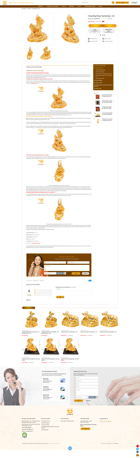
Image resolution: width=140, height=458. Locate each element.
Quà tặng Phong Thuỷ (36, 8)
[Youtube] (101, 421)
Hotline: (123, 2)
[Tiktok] (102, 35)
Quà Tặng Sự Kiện (97, 88)
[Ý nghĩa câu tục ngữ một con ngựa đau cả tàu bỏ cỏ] (97, 120)
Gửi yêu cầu (76, 273)
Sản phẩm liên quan (29, 307)
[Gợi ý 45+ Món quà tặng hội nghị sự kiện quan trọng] (97, 96)
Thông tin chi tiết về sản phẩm (33, 67)
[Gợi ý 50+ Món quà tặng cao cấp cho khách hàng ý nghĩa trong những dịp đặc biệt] (97, 114)
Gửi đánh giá (60, 297)
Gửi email (36, 280)
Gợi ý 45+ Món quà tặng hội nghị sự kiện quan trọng (107, 95)
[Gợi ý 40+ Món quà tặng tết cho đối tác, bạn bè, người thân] (97, 102)
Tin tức (79, 6)
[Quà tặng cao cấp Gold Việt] (5, 2)
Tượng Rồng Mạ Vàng (99, 78)
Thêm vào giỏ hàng (108, 31)
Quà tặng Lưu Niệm (98, 82)
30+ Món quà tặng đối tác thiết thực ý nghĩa (106, 107)
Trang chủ (40, 6)
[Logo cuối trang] (70, 411)
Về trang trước (29, 280)
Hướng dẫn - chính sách (53, 6)
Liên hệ (100, 6)
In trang (42, 280)
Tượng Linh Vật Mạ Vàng (100, 69)
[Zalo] (104, 35)
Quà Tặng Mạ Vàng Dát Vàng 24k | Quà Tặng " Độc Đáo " (103, 85)
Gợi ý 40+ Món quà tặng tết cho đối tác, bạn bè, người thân (107, 101)
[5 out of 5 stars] (75, 287)
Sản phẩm (71, 6)
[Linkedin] (107, 421)
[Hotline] (137, 446)
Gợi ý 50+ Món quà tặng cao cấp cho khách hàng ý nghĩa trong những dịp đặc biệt (107, 113)
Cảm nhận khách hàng (89, 6)
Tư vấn (95, 30)
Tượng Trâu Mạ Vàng (99, 71)
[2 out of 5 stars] (72, 287)
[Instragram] (103, 421)
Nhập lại (85, 273)
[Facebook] (100, 35)
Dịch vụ (64, 6)
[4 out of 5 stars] (74, 287)
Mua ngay (102, 26)
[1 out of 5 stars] (71, 287)
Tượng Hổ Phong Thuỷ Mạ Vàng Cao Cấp (103, 73)
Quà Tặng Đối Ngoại (98, 80)
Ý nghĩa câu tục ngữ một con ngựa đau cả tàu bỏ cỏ (107, 120)
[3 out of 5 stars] (73, 287)
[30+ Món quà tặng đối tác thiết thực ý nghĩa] (97, 108)
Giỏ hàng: (134, 2)
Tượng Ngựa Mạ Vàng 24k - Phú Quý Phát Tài (103, 76)
